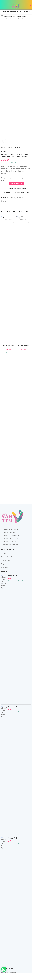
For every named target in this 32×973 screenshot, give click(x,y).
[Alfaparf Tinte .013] (4, 639)
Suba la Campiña (6, 557)
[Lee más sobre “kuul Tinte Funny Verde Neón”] (28, 220)
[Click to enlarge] (4, 141)
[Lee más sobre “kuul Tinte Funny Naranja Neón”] (13, 220)
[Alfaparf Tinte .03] (4, 770)
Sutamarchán (5, 560)
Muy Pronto (5, 564)
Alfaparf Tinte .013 (14, 576)
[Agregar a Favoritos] (13, 217)
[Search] (26, 6)
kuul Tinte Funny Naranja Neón (8, 346)
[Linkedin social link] (18, 2)
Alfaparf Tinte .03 (14, 707)
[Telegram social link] (20, 2)
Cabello (9, 147)
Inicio (3, 147)
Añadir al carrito (16, 183)
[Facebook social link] (12, 2)
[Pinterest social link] (16, 2)
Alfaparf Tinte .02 (14, 838)
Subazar (4, 553)
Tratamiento (18, 147)
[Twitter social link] (14, 2)
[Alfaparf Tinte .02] (4, 901)
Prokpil (3, 151)
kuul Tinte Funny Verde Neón (23, 346)
